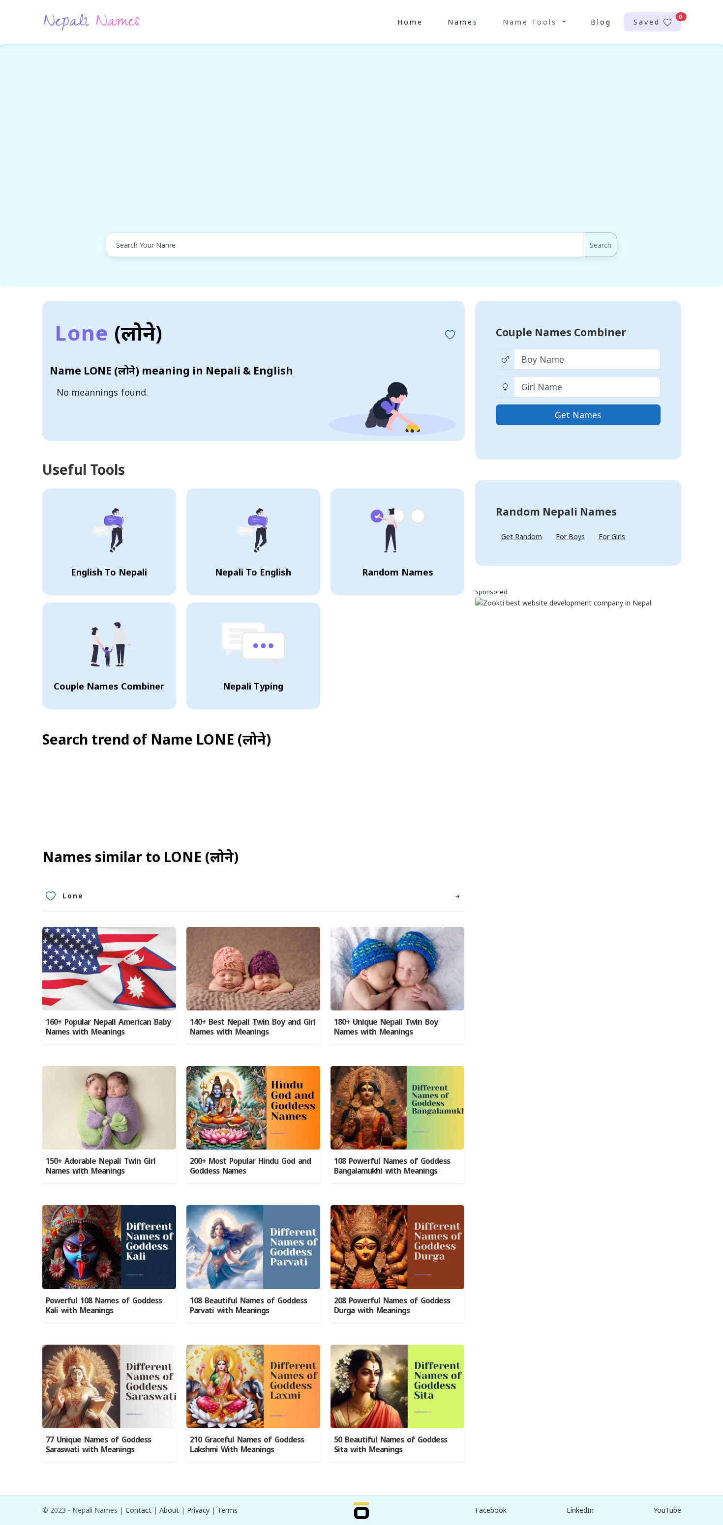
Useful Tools (83, 469)
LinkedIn (580, 1510)
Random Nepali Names (556, 511)
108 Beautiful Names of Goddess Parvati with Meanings (248, 1305)
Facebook (491, 1510)
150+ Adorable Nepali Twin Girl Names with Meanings (100, 1166)
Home (410, 22)
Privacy (198, 1510)
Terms (227, 1510)
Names (463, 22)
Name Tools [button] (531, 22)
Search (600, 245)
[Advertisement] (361, 139)
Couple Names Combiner (561, 332)
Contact (138, 1510)
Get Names (578, 415)
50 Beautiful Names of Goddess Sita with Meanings (390, 1445)
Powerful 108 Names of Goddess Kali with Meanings (104, 1305)
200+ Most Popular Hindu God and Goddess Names (250, 1166)
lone (73, 895)
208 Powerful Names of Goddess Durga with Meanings (392, 1305)
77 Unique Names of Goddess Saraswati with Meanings (98, 1445)
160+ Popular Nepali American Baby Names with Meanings (108, 1027)
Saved (657, 20)
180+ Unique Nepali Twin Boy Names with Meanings (386, 1027)
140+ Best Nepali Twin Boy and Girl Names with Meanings (252, 1027)
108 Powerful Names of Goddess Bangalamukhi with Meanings (392, 1166)
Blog (601, 22)
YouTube (667, 1510)
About (169, 1510)
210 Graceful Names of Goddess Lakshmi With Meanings (247, 1445)
